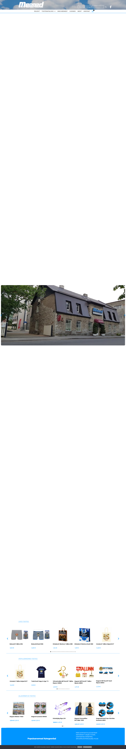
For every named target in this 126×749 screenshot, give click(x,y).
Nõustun (80, 746)
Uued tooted (24, 621)
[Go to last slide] (8, 639)
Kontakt (87, 11)
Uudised (72, 11)
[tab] (50, 651)
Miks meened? (62, 11)
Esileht (37, 11)
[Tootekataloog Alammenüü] (55, 11)
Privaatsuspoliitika (87, 746)
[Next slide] (125, 315)
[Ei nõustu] (124, 747)
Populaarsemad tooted (28, 659)
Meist (80, 11)
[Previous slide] (1, 315)
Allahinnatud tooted (27, 696)
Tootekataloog (48, 11)
